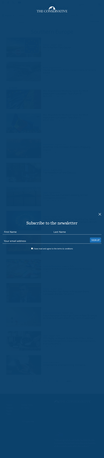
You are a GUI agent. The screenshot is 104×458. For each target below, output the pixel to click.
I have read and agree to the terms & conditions (53, 248)
